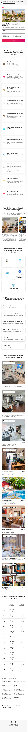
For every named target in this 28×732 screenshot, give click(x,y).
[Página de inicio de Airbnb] (3, 7)
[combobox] (13, 32)
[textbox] (7, 36)
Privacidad (11, 725)
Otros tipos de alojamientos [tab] (20, 681)
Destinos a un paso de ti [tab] (7, 681)
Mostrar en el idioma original (9, 3)
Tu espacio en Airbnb (20, 7)
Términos (16, 725)
